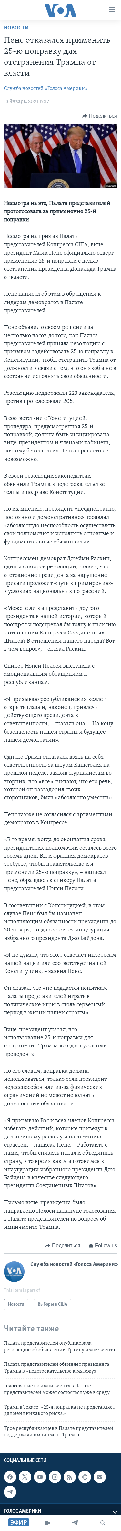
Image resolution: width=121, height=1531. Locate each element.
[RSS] (70, 1477)
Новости (16, 28)
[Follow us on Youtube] (40, 1477)
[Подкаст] (84, 1477)
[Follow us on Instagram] (55, 1477)
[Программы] (47, 1523)
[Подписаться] (100, 1477)
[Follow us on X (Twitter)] (25, 1477)
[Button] (99, 116)
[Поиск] (103, 1523)
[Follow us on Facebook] (10, 1477)
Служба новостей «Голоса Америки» (46, 88)
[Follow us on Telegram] (10, 1492)
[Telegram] (75, 1523)
